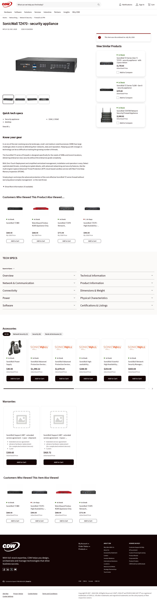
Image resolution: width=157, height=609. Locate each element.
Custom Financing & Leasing (137, 553)
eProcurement (133, 550)
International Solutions (110, 561)
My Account (83, 543)
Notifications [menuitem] (127, 4)
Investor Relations (109, 558)
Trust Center (107, 572)
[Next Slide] (152, 389)
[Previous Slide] (149, 389)
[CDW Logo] (6, 4)
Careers (106, 555)
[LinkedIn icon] (7, 570)
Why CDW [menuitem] (76, 12)
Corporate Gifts (133, 558)
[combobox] (55, 4)
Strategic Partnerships (110, 569)
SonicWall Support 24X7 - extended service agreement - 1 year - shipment (21, 436)
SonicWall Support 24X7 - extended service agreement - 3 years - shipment (57, 436)
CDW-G (85, 581)
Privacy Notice (18, 594)
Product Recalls (133, 555)
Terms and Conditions (49, 594)
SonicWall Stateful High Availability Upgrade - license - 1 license (112, 363)
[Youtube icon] (15, 570)
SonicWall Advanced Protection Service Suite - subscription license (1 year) (38, 363)
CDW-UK (97, 581)
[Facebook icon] (4, 570)
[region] (78, 224)
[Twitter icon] (11, 570)
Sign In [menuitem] (141, 4)
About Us (106, 550)
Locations (107, 564)
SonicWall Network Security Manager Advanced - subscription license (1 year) (136, 363)
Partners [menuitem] (57, 12)
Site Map (5, 594)
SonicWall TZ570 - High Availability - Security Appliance (38, 507)
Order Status (83, 546)
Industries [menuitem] (47, 12)
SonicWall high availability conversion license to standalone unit (88, 363)
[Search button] (98, 4)
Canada (90, 581)
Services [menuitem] (37, 12)
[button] (151, 4)
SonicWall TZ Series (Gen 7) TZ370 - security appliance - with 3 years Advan (129, 60)
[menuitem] (120, 4)
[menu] (126, 4)
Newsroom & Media (109, 566)
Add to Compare (126, 72)
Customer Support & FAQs (136, 547)
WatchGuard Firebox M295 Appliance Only (63, 507)
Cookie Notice (32, 594)
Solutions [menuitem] (28, 12)
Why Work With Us (109, 547)
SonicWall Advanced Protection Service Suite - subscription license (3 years (63, 363)
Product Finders (133, 561)
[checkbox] (118, 72)
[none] (8, 12)
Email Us (28, 581)
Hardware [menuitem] (8, 12)
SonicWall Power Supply (13, 363)
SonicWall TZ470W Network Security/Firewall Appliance (127, 112)
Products (82, 549)
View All (6, 126)
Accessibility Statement (110, 553)
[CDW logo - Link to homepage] (6, 4)
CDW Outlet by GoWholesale (137, 564)
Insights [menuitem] (67, 12)
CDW (79, 581)
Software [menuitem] (17, 12)
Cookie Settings (8, 596)
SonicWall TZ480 (12, 506)
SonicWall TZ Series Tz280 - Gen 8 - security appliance (129, 86)
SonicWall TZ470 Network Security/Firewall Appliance (86, 507)
